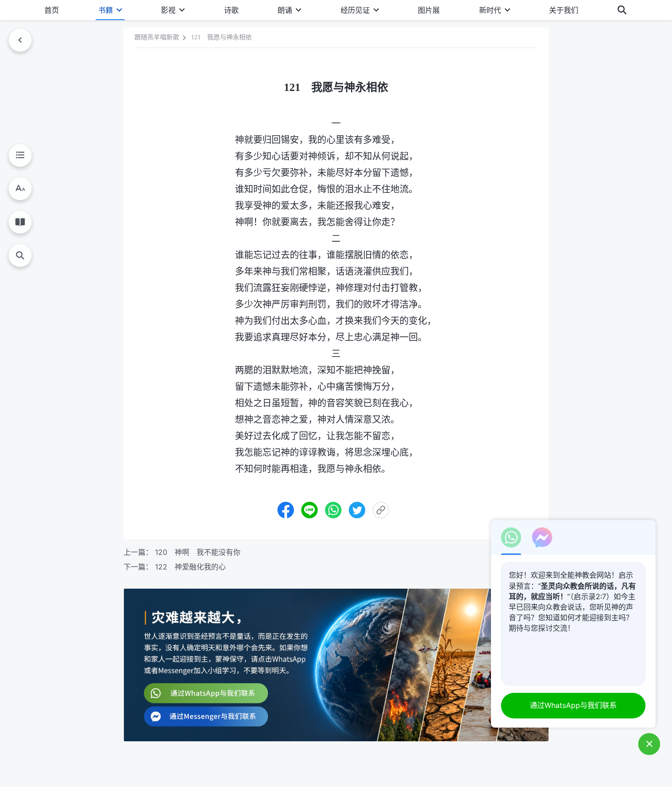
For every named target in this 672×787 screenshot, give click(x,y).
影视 (168, 10)
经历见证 (355, 10)
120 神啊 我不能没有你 (197, 552)
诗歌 (231, 10)
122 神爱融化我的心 (190, 566)
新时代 (490, 10)
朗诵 (284, 10)
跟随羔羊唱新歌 (156, 37)
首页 (51, 10)
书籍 (105, 10)
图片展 (429, 10)
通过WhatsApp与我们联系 (573, 705)
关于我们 (563, 10)
